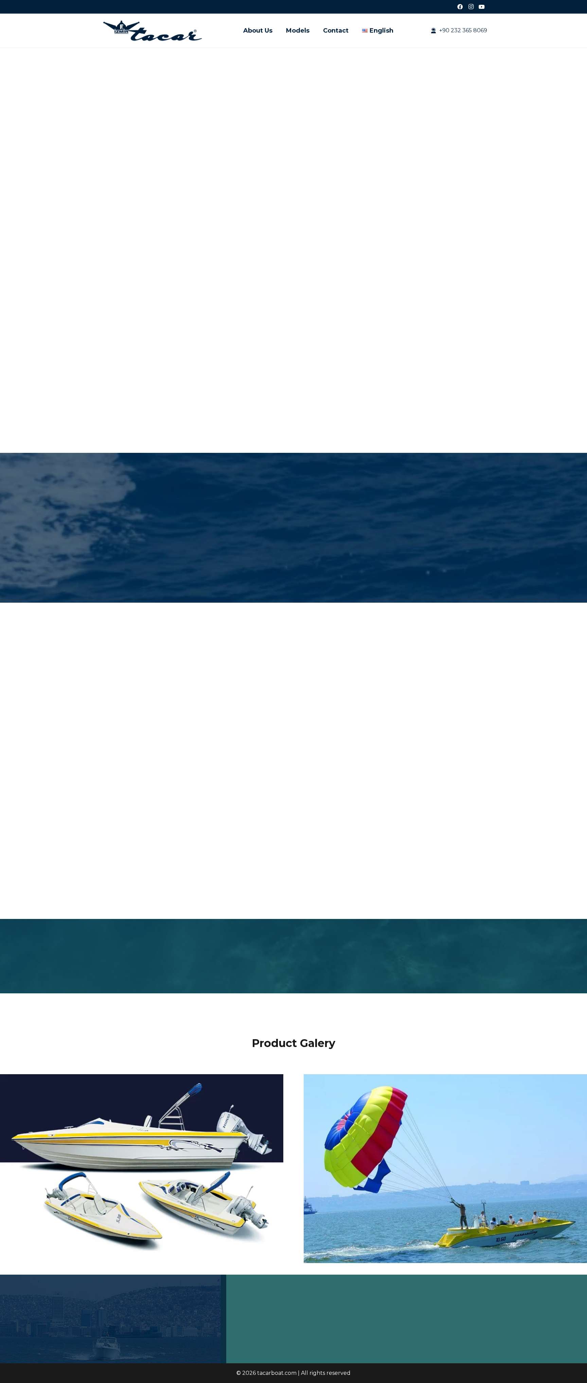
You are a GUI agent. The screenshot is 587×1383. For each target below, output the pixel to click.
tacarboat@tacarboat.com (464, 1341)
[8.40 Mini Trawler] (344, 745)
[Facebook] (460, 6)
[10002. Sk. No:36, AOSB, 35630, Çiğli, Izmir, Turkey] (421, 1315)
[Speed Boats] (344, 853)
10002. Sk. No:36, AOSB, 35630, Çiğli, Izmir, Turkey (494, 1315)
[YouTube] (481, 6)
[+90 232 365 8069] (421, 1328)
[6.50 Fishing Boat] (243, 745)
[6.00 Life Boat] (142, 853)
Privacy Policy (300, 1315)
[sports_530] (141, 1079)
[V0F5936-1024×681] (445, 1079)
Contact (262, 1315)
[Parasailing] (243, 853)
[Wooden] (142, 745)
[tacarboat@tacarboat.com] (421, 1341)
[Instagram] (470, 6)
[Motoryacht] (444, 745)
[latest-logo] (153, 30)
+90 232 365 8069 (452, 1328)
